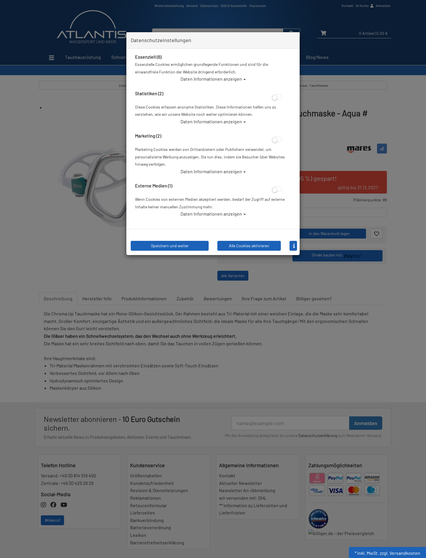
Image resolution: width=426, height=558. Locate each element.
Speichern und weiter (170, 245)
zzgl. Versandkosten (400, 553)
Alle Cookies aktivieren (249, 245)
